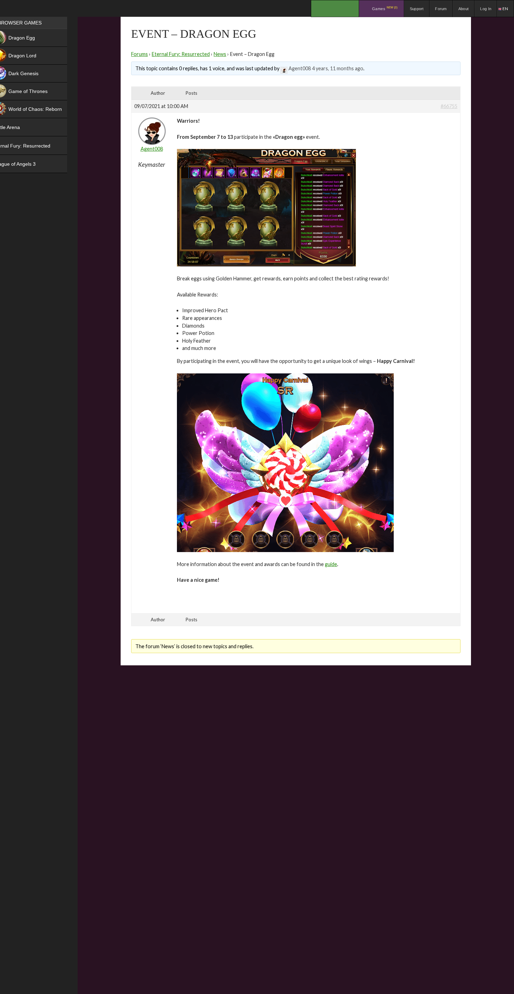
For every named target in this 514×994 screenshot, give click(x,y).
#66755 (449, 106)
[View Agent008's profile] (283, 68)
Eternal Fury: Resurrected (181, 54)
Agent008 (299, 68)
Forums (139, 54)
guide (331, 564)
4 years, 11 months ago (337, 68)
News (220, 54)
